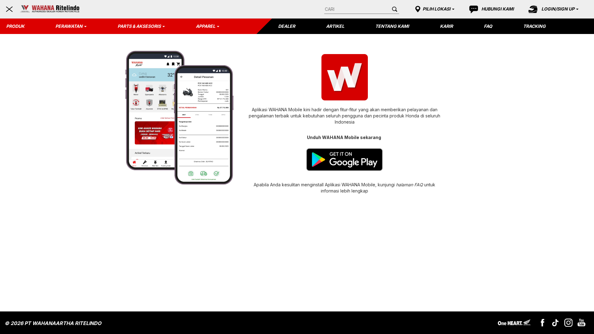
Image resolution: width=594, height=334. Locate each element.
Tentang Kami (392, 26)
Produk (15, 26)
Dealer (286, 26)
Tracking (534, 26)
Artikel (335, 26)
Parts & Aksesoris (139, 26)
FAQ (488, 26)
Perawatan (69, 26)
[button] (433, 8)
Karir (446, 26)
